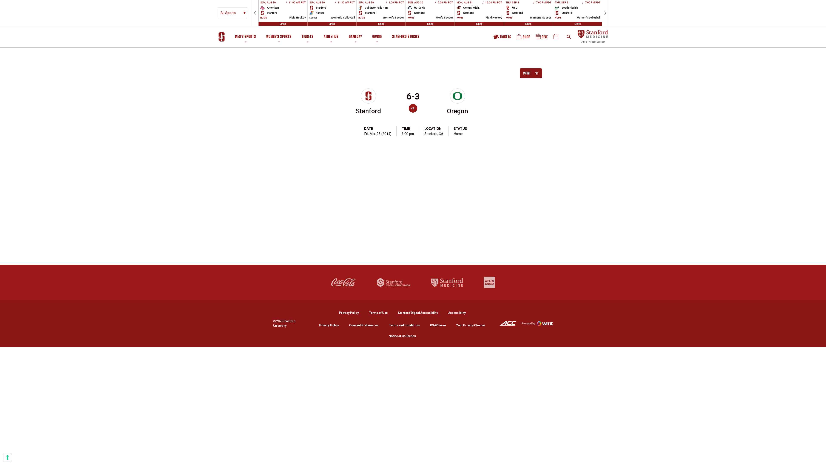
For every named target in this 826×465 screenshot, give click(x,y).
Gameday (355, 37)
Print (527, 73)
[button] (255, 13)
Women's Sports (278, 37)
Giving (377, 37)
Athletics (331, 37)
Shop (523, 38)
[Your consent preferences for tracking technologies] (7, 457)
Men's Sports (245, 37)
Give (542, 38)
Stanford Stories (405, 37)
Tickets (307, 37)
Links (283, 23)
